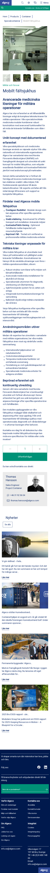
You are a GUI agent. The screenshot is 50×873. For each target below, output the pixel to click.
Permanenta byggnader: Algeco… (17, 663)
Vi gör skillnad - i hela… (12, 561)
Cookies (31, 828)
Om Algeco (5, 840)
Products (14, 16)
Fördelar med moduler (9, 809)
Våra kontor (32, 813)
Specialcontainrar (12, 21)
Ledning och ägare (8, 836)
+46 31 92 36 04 (17, 495)
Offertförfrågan (25, 456)
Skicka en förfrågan (42, 8)
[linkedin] (45, 767)
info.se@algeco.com (10, 849)
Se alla (8, 524)
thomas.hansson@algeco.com (25, 500)
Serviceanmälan (34, 817)
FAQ (2, 828)
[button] (6, 78)
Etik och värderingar (8, 805)
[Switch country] (29, 3)
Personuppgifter (34, 836)
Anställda (31, 805)
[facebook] (39, 767)
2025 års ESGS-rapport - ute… (15, 714)
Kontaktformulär (34, 809)
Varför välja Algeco (8, 817)
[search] (22, 2)
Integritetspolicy (34, 832)
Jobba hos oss (7, 832)
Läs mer (5, 577)
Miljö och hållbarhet (8, 813)
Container (26, 16)
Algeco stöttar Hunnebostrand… (16, 612)
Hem (5, 16)
